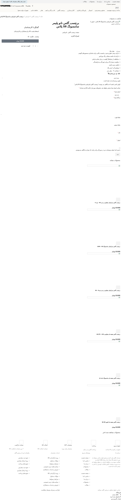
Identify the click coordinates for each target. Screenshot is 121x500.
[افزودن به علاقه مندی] (105, 200)
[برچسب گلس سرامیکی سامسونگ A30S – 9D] (103, 225)
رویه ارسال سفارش (22, 461)
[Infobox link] (109, 445)
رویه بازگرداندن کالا (53, 458)
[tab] (118, 51)
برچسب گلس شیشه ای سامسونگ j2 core (109, 378)
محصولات (86, 466)
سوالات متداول (54, 461)
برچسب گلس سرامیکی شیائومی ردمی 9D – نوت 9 (107, 202)
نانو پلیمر (27, 16)
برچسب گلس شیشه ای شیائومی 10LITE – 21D (108, 334)
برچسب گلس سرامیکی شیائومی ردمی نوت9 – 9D (107, 290)
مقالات (87, 469)
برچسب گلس (35, 16)
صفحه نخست (85, 458)
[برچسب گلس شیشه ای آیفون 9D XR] (103, 400)
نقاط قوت (117, 117)
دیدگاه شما (117, 97)
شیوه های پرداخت (23, 464)
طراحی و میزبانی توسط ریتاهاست (50, 490)
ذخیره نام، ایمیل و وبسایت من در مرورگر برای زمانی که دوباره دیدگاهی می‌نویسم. (98, 150)
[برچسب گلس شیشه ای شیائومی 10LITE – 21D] (103, 313)
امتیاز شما (117, 91)
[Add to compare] (109, 200)
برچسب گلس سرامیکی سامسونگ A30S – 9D (108, 246)
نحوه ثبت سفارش (23, 458)
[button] (20, 41)
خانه (41, 16)
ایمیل (118, 140)
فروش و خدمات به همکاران (50, 469)
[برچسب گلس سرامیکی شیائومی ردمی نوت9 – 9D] (103, 269)
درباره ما (86, 464)
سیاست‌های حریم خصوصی (51, 466)
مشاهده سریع (114, 200)
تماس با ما (86, 461)
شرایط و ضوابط (54, 464)
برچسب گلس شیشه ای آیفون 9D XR (111, 422)
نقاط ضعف (117, 125)
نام (119, 132)
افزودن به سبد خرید (25, 46)
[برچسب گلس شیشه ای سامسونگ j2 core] (103, 356)
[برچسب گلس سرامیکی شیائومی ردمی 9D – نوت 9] (103, 181)
